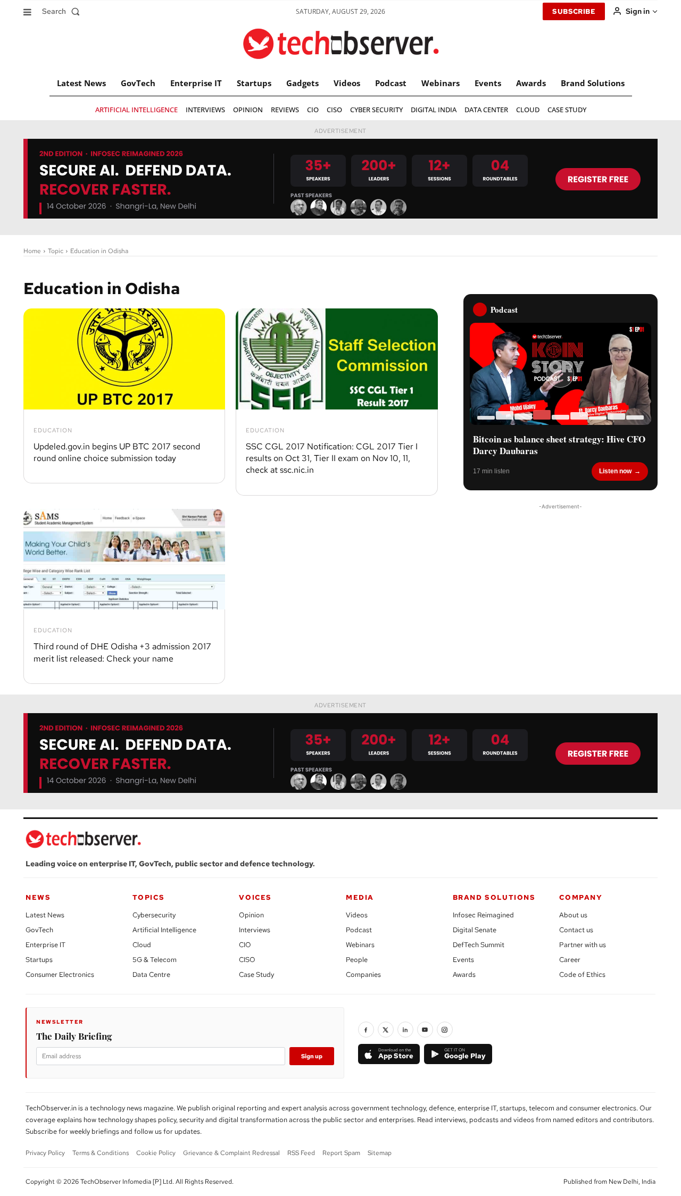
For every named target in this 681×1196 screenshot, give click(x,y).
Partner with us (582, 944)
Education (53, 430)
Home (32, 251)
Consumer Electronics (60, 974)
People (357, 959)
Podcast (359, 929)
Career (569, 959)
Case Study (256, 974)
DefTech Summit (478, 944)
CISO (247, 959)
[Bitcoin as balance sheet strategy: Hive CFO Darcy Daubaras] (560, 374)
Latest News (45, 914)
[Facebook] (366, 1030)
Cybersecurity (154, 914)
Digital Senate (474, 929)
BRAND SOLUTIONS (494, 897)
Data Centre (151, 974)
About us (573, 914)
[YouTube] (425, 1030)
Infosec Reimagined (483, 914)
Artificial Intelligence (164, 929)
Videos (357, 914)
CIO (245, 944)
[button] (63, 11)
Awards (464, 974)
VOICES (255, 897)
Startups (39, 959)
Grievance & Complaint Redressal (231, 1153)
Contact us (576, 929)
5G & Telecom (154, 959)
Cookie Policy (156, 1153)
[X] (386, 1030)
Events (463, 959)
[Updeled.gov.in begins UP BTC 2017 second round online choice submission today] (124, 358)
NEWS (38, 897)
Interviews (254, 929)
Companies (363, 974)
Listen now (615, 471)
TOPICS (148, 897)
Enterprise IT (45, 944)
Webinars (360, 944)
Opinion (251, 914)
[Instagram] (445, 1030)
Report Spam (341, 1153)
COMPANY (580, 897)
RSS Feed (301, 1153)
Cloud (141, 944)
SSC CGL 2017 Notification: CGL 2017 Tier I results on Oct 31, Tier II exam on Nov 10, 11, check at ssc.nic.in (332, 458)
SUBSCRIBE (573, 11)
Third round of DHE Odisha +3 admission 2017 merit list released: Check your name (122, 652)
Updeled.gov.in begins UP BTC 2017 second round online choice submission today (117, 452)
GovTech (39, 929)
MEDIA (360, 897)
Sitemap (380, 1153)
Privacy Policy (45, 1153)
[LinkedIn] (405, 1030)
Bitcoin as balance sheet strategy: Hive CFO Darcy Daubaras (559, 445)
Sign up (311, 1056)
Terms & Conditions (100, 1153)
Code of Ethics (582, 974)
